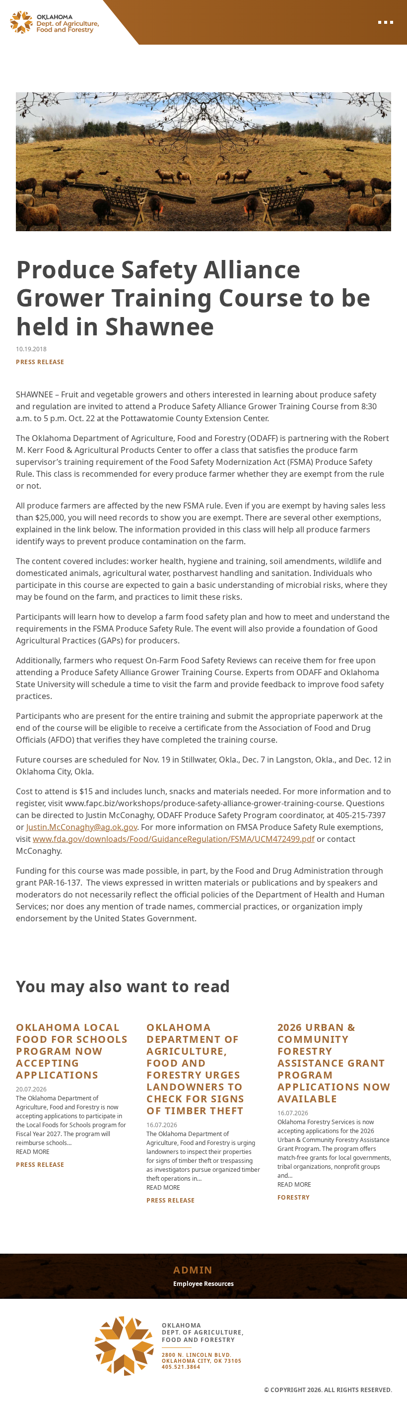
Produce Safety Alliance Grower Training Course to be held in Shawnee (193, 297)
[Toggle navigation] (385, 22)
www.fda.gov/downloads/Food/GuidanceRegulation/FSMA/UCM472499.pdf (174, 838)
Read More (33, 1151)
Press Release (40, 362)
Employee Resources (203, 1283)
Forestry (293, 1197)
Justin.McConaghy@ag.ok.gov (81, 827)
